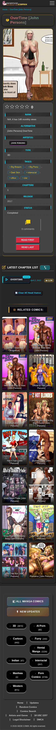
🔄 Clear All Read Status (28, 292)
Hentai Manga (39, 649)
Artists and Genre (18, 715)
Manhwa (17, 675)
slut (25, 178)
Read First (27, 240)
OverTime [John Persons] (20, 9)
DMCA (40, 719)
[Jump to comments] (28, 222)
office (13, 178)
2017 (9, 201)
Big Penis (34, 167)
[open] (52, 3)
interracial (32, 172)
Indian (17, 660)
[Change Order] (45, 267)
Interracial (41, 662)
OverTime (16, 279)
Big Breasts (16, 167)
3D (17, 626)
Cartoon (17, 640)
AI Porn (40, 628)
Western (17, 688)
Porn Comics (40, 675)
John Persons (18, 143)
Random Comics (28, 707)
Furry (40, 638)
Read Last (27, 247)
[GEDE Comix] (12, 3)
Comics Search (28, 711)
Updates (34, 702)
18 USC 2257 (40, 715)
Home (5, 9)
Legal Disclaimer (21, 719)
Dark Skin (15, 172)
